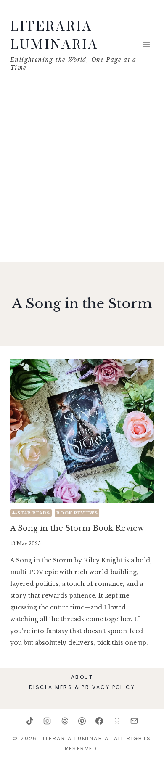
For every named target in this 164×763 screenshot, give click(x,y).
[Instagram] (47, 721)
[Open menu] (146, 44)
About (82, 677)
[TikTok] (29, 721)
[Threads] (64, 721)
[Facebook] (99, 721)
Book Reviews (77, 513)
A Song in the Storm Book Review (77, 528)
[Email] (134, 721)
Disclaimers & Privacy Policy (82, 687)
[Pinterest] (82, 721)
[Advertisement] (82, 175)
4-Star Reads (31, 513)
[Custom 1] (116, 721)
